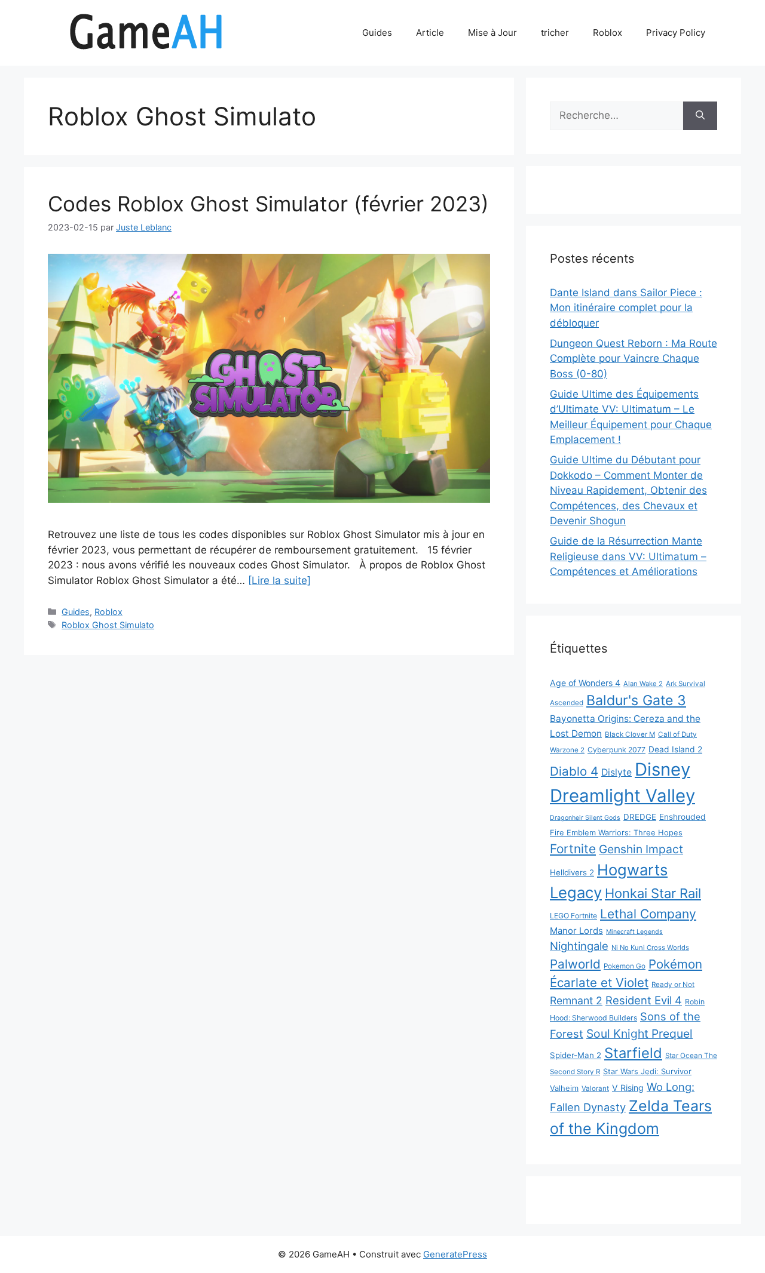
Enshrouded (682, 817)
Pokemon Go (624, 966)
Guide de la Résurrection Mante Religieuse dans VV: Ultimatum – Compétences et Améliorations (628, 556)
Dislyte (616, 772)
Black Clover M (630, 734)
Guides (377, 32)
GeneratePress (455, 1254)
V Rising (628, 1088)
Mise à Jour (492, 32)
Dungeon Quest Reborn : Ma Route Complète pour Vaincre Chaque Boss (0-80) (633, 358)
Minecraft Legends (634, 932)
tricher (555, 32)
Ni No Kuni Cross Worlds (650, 947)
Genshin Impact (641, 849)
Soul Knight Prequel (639, 1033)
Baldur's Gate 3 (636, 700)
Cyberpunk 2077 (616, 749)
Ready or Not (672, 984)
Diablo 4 (574, 771)
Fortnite (573, 848)
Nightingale (579, 945)
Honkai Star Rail (653, 893)
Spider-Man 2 (575, 1055)
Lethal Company (648, 913)
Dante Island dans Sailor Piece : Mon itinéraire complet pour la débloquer (626, 308)
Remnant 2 (576, 1000)
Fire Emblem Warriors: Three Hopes (616, 832)
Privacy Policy (675, 32)
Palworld (575, 964)
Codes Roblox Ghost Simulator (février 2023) (268, 203)
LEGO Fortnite (573, 915)
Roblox (607, 32)
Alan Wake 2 (643, 683)
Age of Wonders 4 (585, 683)
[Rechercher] (700, 116)
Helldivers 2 (572, 872)
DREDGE (639, 817)
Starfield (633, 1053)
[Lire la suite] (279, 580)
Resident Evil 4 (643, 1000)
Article (430, 32)
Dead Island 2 (675, 749)
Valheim (564, 1088)
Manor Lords (576, 930)
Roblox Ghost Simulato (108, 625)
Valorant (595, 1088)
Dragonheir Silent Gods (585, 818)
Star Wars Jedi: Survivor (647, 1071)
